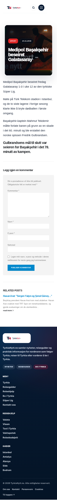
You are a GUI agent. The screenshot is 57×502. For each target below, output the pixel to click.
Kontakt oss (9, 404)
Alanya (6, 461)
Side (5, 465)
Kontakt (16, 489)
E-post (11, 233)
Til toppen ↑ (9, 494)
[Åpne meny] (41, 8)
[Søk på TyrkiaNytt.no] (33, 8)
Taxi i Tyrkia (9, 428)
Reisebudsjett (10, 437)
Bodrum (7, 470)
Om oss (6, 489)
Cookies (39, 489)
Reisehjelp (8, 391)
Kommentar (13, 191)
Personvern (27, 489)
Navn (11, 222)
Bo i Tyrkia (8, 396)
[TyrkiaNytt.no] (17, 7)
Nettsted (11, 245)
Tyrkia (6, 382)
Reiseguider (9, 387)
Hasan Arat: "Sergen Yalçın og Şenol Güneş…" (27, 296)
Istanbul (7, 452)
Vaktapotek (9, 433)
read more (7, 310)
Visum (6, 424)
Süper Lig (8, 400)
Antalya (7, 456)
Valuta (6, 419)
